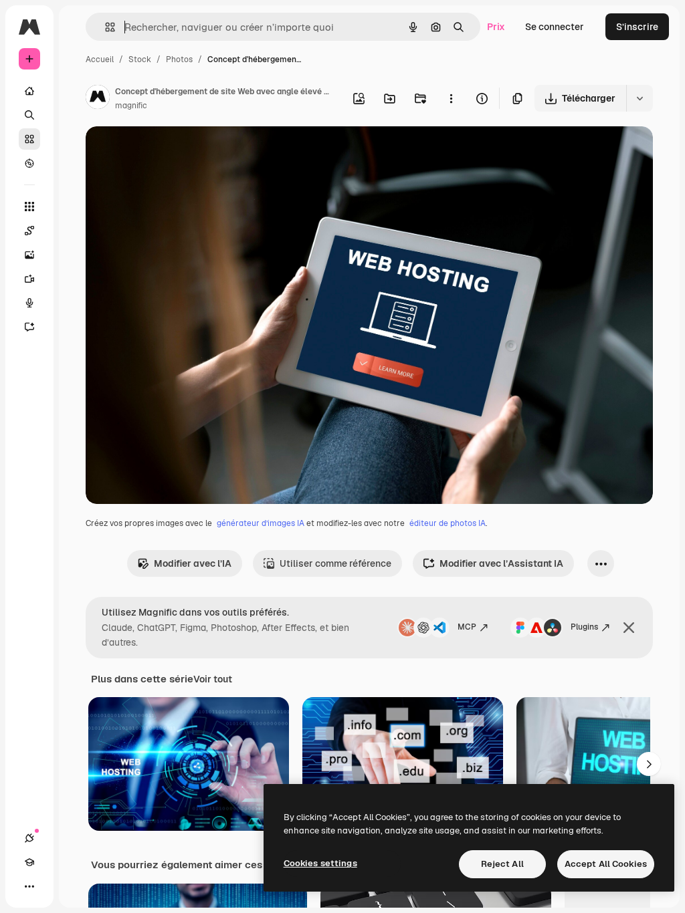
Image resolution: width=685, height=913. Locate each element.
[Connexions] (29, 838)
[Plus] (29, 886)
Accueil (100, 59)
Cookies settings (320, 863)
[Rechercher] (29, 115)
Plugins (584, 627)
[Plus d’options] (450, 98)
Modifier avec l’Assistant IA (501, 563)
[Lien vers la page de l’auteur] (98, 99)
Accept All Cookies (606, 864)
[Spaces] (29, 230)
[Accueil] (29, 91)
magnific (131, 105)
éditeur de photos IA (447, 523)
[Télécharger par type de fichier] (639, 98)
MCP (467, 627)
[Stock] (29, 139)
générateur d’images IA (260, 523)
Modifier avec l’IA (192, 563)
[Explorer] (29, 163)
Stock (139, 59)
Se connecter (554, 27)
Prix (496, 27)
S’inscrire (637, 27)
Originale (174, 152)
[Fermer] (629, 628)
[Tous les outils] (29, 206)
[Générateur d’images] (29, 254)
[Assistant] (29, 327)
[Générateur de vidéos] (29, 278)
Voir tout (212, 679)
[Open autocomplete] (104, 27)
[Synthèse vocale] (29, 302)
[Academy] (29, 862)
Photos (179, 59)
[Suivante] (649, 764)
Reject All (502, 864)
